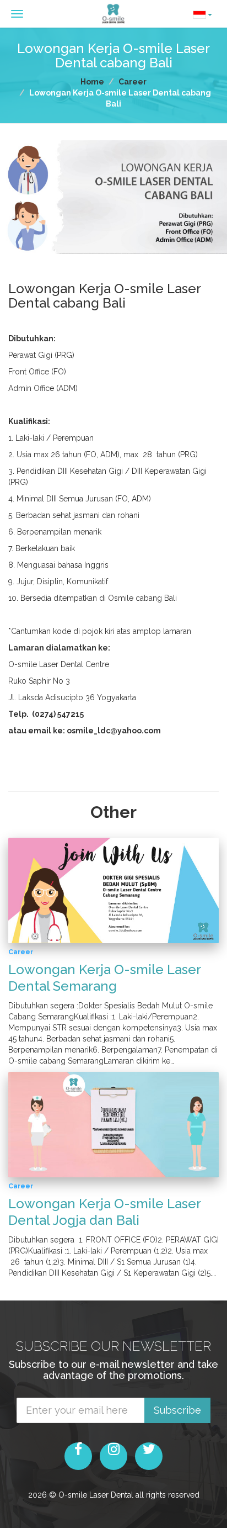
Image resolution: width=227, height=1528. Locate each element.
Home (92, 81)
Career (132, 81)
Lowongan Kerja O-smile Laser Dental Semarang (104, 977)
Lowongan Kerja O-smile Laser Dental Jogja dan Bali (104, 1212)
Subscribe (177, 1410)
